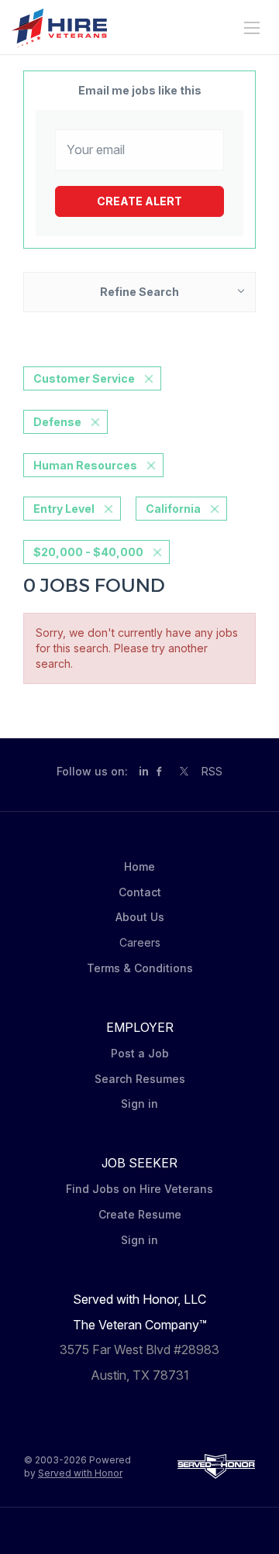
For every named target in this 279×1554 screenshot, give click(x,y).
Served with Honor (80, 1473)
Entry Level (64, 508)
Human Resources (85, 465)
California (173, 508)
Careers (139, 942)
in (144, 771)
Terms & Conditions (140, 968)
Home (139, 866)
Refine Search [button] (139, 291)
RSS (212, 771)
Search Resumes (140, 1078)
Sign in (139, 1103)
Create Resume (139, 1214)
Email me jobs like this (140, 90)
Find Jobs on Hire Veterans (139, 1188)
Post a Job (140, 1053)
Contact (140, 892)
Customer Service (84, 378)
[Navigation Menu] (252, 28)
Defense (57, 421)
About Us (139, 916)
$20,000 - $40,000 (88, 552)
